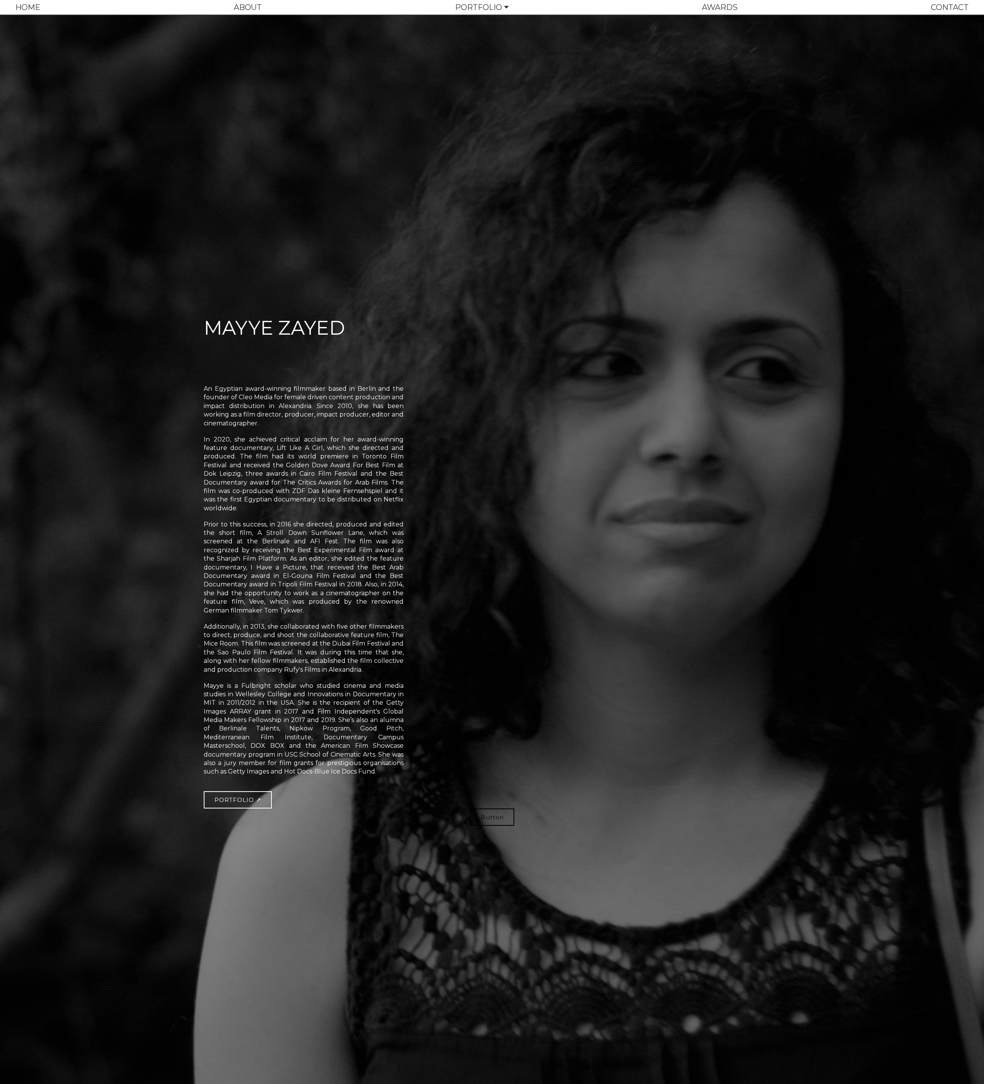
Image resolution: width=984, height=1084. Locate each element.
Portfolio (478, 7)
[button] (238, 799)
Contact (950, 7)
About (248, 7)
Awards (720, 7)
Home (27, 7)
